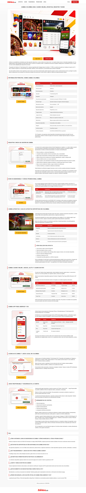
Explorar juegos (21, 291)
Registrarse (21, 166)
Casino (25, 1)
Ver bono (21, 202)
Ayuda (45, 1)
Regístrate (75, 1)
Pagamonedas (31, 1)
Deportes (20, 1)
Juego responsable (21, 407)
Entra (69, 1)
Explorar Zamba (21, 101)
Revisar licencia (21, 377)
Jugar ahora (37, 58)
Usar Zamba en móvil (21, 347)
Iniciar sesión (48, 58)
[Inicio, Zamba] (11, 1)
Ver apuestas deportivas (21, 232)
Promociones (39, 1)
